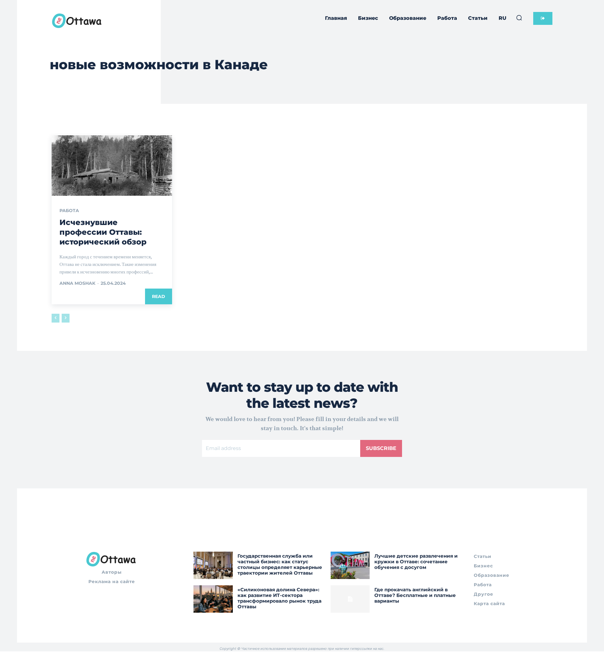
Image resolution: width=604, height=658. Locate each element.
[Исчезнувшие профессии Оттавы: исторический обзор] (112, 165)
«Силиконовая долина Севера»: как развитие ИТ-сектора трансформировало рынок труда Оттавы (280, 598)
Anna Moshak (77, 283)
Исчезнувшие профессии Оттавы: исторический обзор (103, 232)
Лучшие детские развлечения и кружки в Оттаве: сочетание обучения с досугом (416, 561)
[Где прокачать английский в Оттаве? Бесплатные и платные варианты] (350, 599)
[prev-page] (55, 318)
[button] (519, 17)
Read (158, 296)
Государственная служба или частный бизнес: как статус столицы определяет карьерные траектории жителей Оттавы (280, 564)
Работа (69, 210)
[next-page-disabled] (66, 318)
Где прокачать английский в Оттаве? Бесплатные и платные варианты (415, 595)
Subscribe (381, 448)
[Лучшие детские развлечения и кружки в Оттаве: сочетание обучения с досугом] (350, 565)
